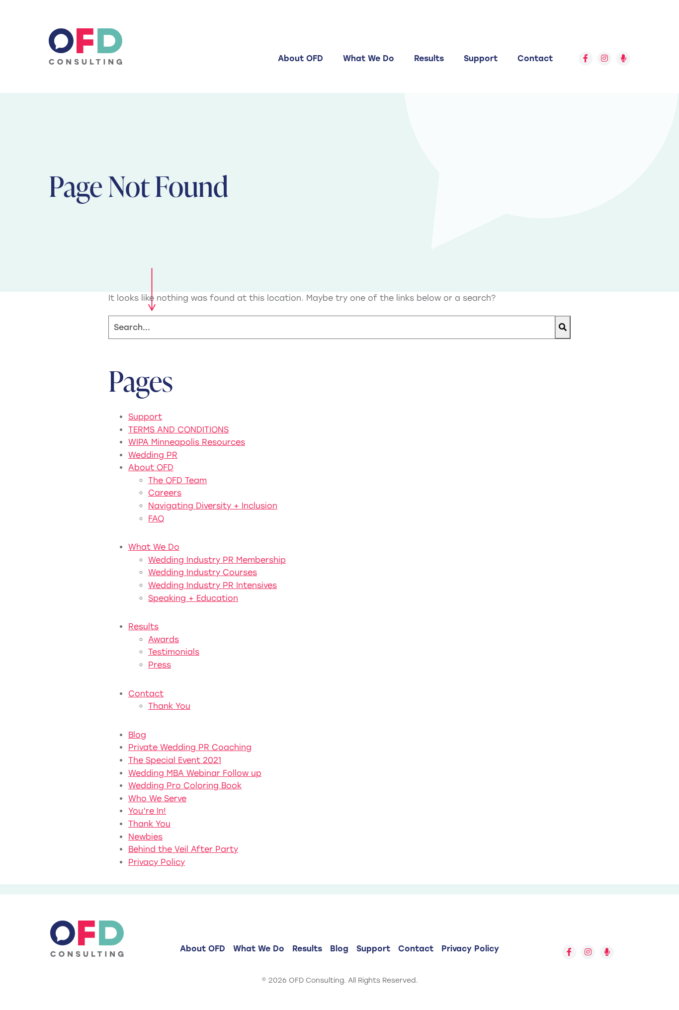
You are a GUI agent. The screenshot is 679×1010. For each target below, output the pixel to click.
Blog (137, 735)
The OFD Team (177, 480)
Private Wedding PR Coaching (190, 747)
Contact (535, 58)
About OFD (300, 58)
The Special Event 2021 (174, 760)
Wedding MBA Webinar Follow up (194, 773)
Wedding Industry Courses (202, 572)
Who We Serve (157, 798)
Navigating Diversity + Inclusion (212, 505)
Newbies (145, 837)
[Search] (563, 327)
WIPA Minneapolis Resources (186, 442)
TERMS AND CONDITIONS (178, 429)
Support (481, 58)
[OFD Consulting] (85, 46)
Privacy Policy (156, 862)
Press (159, 665)
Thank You (169, 706)
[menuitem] (300, 58)
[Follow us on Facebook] (586, 59)
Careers (164, 493)
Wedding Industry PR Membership (217, 560)
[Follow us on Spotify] (623, 59)
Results (429, 58)
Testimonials (173, 652)
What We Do (368, 58)
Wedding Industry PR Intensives (212, 585)
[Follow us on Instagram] (604, 59)
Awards (163, 639)
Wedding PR (152, 455)
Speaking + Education (193, 598)
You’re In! (147, 811)
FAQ (156, 518)
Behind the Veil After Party (183, 849)
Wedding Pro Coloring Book (185, 785)
